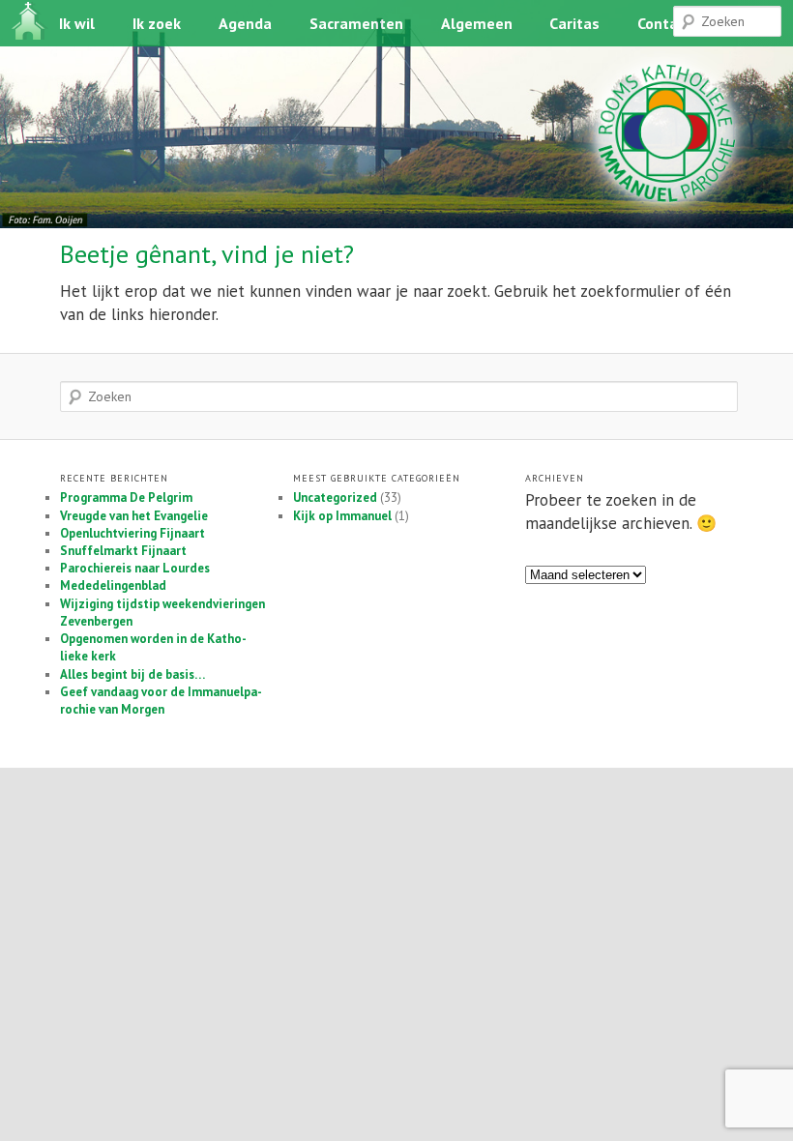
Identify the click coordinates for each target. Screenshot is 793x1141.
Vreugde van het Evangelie (134, 516)
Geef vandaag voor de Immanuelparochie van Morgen (161, 700)
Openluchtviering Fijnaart (132, 533)
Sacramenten (356, 23)
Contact (664, 23)
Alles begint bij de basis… (132, 674)
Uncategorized (335, 497)
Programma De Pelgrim (126, 497)
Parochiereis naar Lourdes (135, 568)
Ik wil (77, 23)
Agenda (245, 23)
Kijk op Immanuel (342, 516)
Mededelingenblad (113, 585)
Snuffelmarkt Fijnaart (123, 550)
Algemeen (477, 23)
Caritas (574, 23)
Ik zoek (156, 23)
